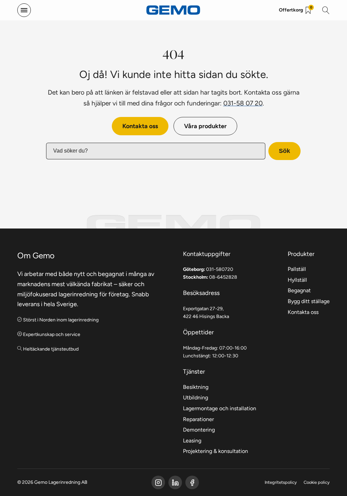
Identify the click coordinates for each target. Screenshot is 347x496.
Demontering (199, 429)
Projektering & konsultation (215, 451)
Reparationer (198, 419)
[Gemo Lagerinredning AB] (173, 10)
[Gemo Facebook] (158, 482)
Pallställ (297, 269)
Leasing (192, 440)
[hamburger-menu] (24, 10)
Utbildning (195, 397)
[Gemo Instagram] (192, 482)
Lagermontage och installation (219, 408)
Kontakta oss (140, 126)
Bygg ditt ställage (309, 301)
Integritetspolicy (281, 482)
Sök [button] (284, 150)
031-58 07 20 (243, 103)
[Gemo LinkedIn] (175, 482)
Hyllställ (297, 280)
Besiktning (195, 387)
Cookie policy (317, 482)
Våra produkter (205, 126)
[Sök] (326, 10)
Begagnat (299, 290)
